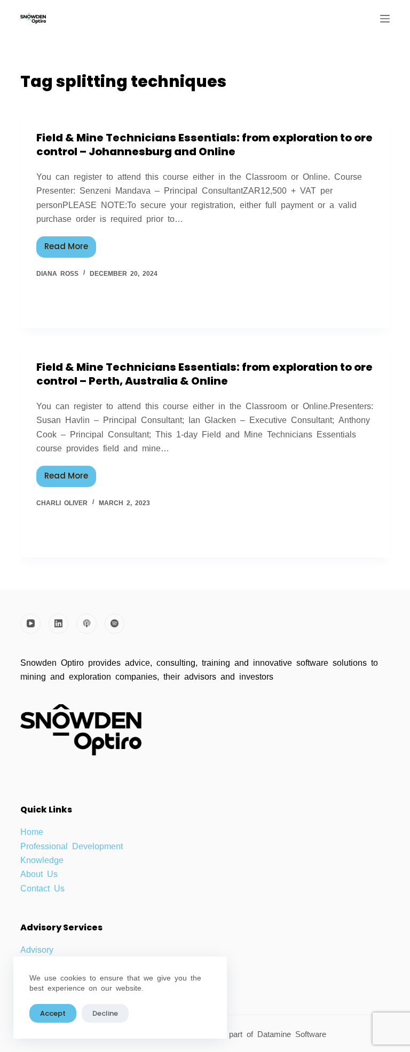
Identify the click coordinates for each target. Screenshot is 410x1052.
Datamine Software (293, 1034)
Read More (70, 244)
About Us (39, 873)
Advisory (36, 949)
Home (31, 831)
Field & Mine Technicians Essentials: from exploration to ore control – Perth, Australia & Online (204, 374)
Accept (53, 1013)
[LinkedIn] (59, 623)
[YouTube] (30, 623)
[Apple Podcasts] (86, 623)
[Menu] (385, 18)
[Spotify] (115, 623)
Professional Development (71, 845)
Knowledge (42, 859)
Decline (105, 1013)
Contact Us (42, 887)
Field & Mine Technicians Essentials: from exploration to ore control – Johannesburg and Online (204, 144)
